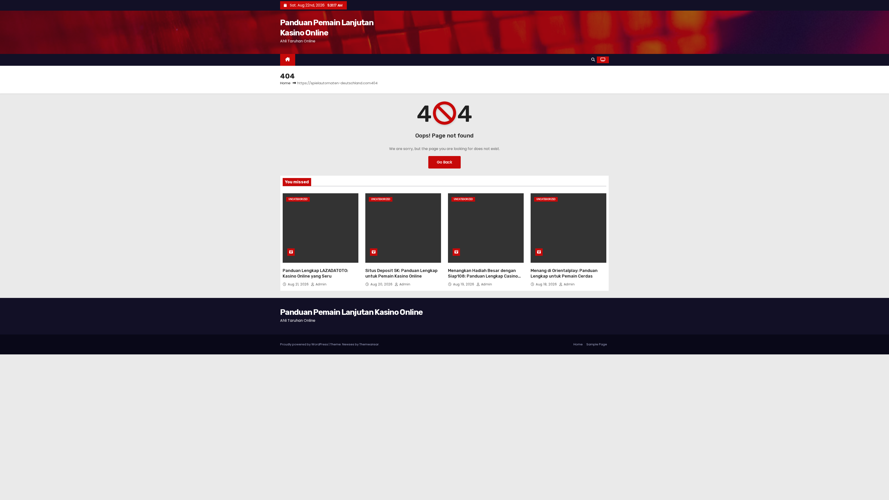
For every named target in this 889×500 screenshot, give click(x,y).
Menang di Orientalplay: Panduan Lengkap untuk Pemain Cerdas (564, 273)
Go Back (444, 162)
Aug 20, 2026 (382, 284)
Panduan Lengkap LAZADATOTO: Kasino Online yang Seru (315, 273)
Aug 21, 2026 (299, 284)
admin (320, 284)
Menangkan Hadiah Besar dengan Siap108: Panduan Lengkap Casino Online (483, 276)
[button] (593, 59)
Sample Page (596, 344)
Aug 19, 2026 (464, 284)
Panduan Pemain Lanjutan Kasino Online (351, 312)
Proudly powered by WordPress (304, 344)
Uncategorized (297, 199)
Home (285, 83)
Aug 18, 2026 (547, 284)
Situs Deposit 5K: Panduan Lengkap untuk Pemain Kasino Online (401, 273)
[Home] (287, 60)
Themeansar (369, 344)
